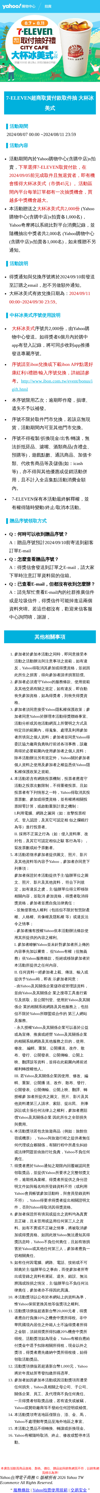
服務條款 (21, 1490)
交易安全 (79, 1490)
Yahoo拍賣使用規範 (50, 1490)
